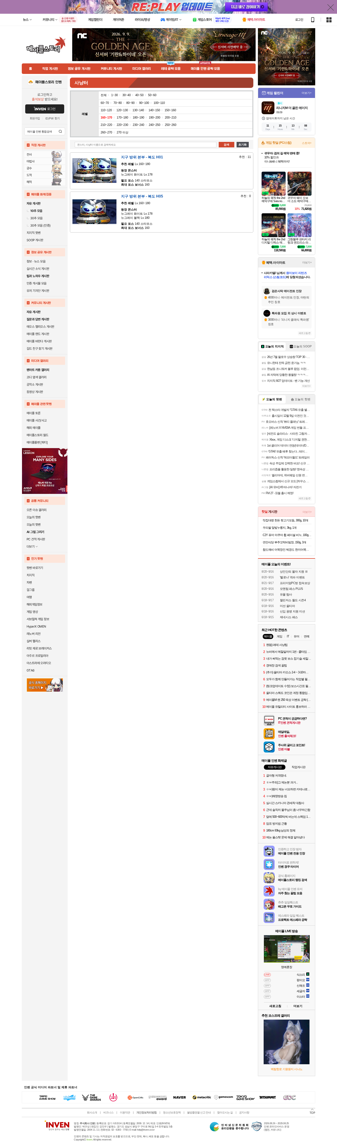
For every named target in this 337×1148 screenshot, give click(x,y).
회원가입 (35, 118)
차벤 (29, 582)
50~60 (152, 95)
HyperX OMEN (36, 626)
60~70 (105, 103)
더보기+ (307, 93)
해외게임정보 (34, 604)
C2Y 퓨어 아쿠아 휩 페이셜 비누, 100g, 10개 (287, 535)
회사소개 (92, 1112)
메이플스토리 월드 (37, 435)
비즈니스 (108, 1112)
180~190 (138, 117)
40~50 (139, 95)
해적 (29, 182)
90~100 (144, 103)
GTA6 (31, 670)
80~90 (130, 103)
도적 (29, 175)
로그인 (299, 20)
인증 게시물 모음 (37, 283)
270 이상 (122, 132)
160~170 (106, 117)
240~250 (154, 125)
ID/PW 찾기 (52, 118)
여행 (29, 597)
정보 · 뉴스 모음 (36, 261)
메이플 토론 (33, 413)
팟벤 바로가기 (35, 568)
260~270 (106, 132)
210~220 (106, 125)
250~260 (170, 125)
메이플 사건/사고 (37, 420)
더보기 (297, 1006)
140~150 (154, 110)
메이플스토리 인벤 (48, 82)
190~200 (154, 117)
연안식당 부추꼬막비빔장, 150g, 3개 (284, 542)
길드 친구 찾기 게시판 (39, 348)
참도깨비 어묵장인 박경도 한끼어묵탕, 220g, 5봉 (287, 549)
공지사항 (244, 1112)
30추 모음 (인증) (40, 225)
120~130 (122, 110)
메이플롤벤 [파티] (37, 442)
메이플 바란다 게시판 (39, 341)
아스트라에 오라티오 (39, 663)
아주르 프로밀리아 (37, 656)
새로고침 (303, 333)
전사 (29, 154)
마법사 (30, 161)
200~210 (170, 117)
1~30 (114, 95)
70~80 (117, 103)
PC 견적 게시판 (36, 539)
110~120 (106, 110)
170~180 (122, 117)
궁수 (29, 168)
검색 (60, 131)
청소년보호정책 (172, 1112)
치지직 (30, 575)
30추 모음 (36, 218)
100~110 (159, 103)
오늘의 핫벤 (33, 517)
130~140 (138, 110)
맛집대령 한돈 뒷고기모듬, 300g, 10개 (285, 520)
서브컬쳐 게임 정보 (38, 619)
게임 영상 (32, 612)
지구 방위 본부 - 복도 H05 (142, 196)
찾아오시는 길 (225, 1112)
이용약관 (125, 1112)
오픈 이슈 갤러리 (37, 510)
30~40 (126, 95)
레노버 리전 (33, 634)
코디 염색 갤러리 (37, 377)
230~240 (138, 125)
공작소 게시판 (35, 384)
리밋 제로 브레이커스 (39, 648)
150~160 (170, 110)
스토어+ (307, 143)
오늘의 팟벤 (33, 524)
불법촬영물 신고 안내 (199, 1112)
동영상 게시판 (35, 392)
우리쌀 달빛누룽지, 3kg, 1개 (279, 527)
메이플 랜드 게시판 (38, 334)
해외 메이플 (33, 428)
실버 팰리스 (33, 641)
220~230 (122, 125)
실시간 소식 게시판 (38, 269)
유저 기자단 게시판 (38, 290)
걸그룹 (30, 590)
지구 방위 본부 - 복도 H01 (142, 157)
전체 (104, 95)
